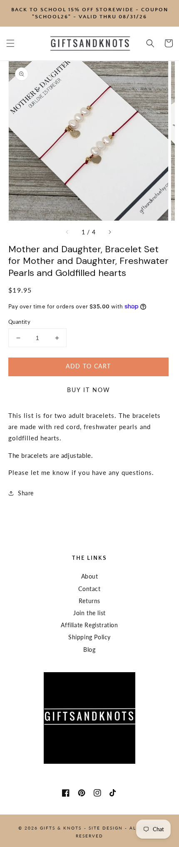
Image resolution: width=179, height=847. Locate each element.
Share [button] (26, 493)
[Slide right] (109, 232)
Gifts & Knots (61, 827)
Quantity (19, 321)
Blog (89, 649)
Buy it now (88, 389)
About (89, 576)
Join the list (89, 612)
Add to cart (88, 366)
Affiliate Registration (89, 624)
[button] (10, 43)
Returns (89, 600)
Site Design (106, 827)
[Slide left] (67, 232)
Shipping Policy (89, 637)
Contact (89, 588)
